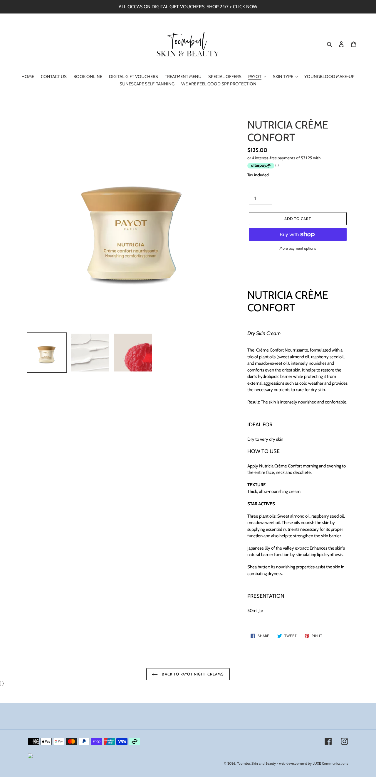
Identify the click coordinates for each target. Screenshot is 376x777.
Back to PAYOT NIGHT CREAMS (192, 674)
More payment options (297, 248)
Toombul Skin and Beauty (256, 763)
